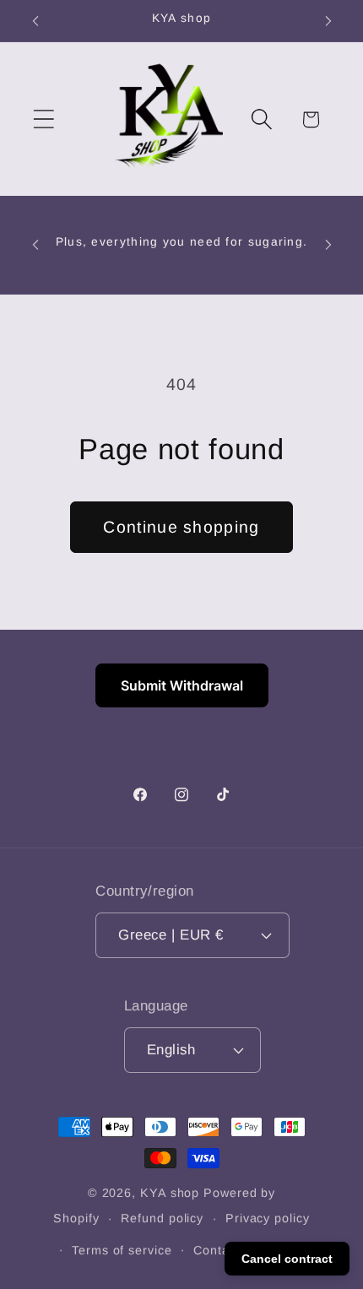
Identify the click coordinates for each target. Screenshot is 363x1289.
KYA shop (169, 1193)
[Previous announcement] (35, 21)
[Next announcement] (328, 21)
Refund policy (162, 1218)
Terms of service (122, 1250)
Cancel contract (287, 1258)
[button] (43, 119)
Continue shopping (181, 526)
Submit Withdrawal (182, 685)
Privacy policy (267, 1218)
